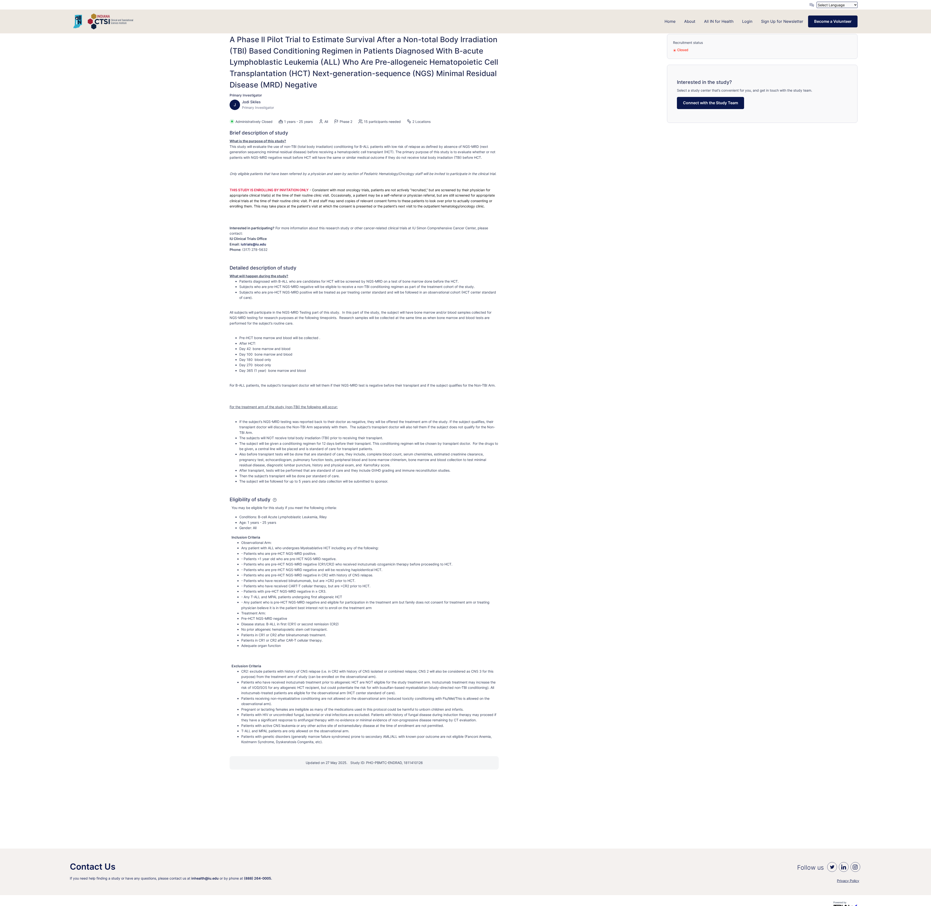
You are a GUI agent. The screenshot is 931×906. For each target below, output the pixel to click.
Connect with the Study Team (710, 102)
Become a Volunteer (832, 21)
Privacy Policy (848, 881)
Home (670, 21)
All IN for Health (718, 21)
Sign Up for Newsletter (782, 21)
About (689, 21)
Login (747, 21)
